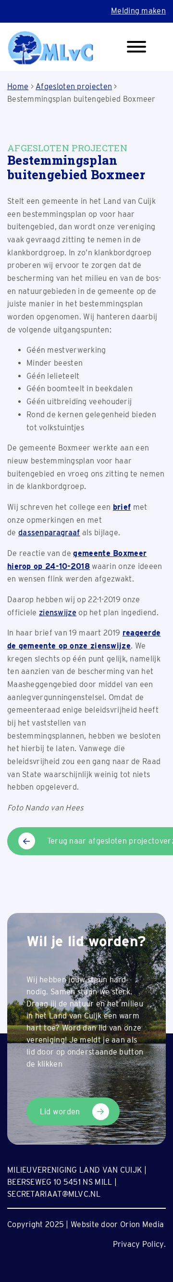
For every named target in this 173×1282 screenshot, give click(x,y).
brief (122, 507)
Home (17, 86)
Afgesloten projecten (74, 86)
